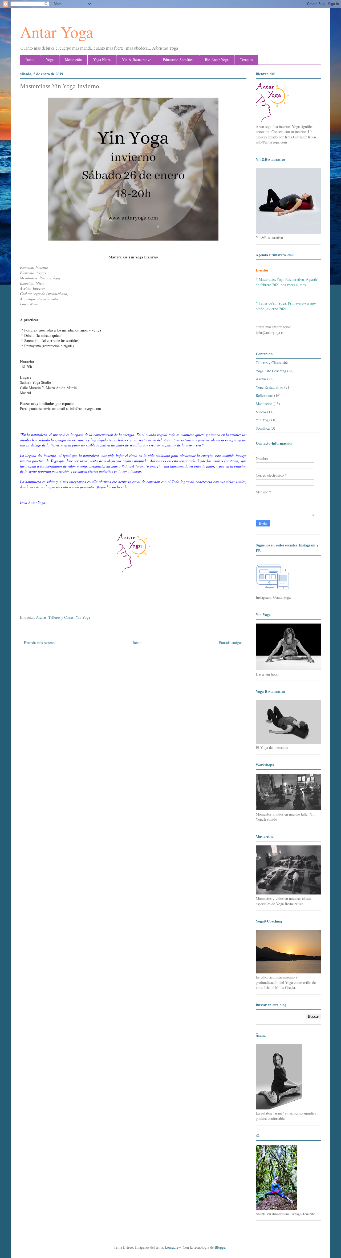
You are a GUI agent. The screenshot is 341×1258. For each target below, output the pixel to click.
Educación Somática (178, 59)
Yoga (50, 59)
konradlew (173, 1247)
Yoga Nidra (102, 59)
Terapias (246, 59)
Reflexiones (264, 395)
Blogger (220, 1247)
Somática (263, 428)
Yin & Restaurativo (136, 59)
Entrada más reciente (39, 642)
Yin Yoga (83, 617)
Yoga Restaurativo (269, 387)
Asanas (41, 617)
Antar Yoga (56, 31)
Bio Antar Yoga (217, 59)
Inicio (30, 59)
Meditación (73, 59)
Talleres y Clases (61, 617)
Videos (261, 411)
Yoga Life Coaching (271, 370)
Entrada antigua (230, 642)
